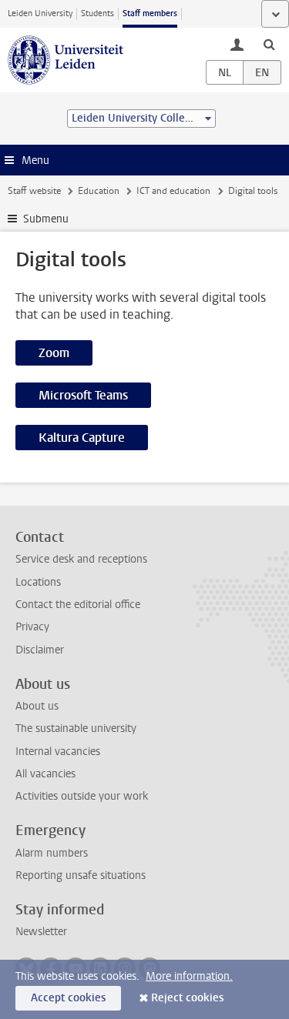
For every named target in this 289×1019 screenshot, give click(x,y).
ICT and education (173, 191)
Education (98, 191)
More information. (189, 976)
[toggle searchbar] (269, 44)
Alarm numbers (51, 853)
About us (37, 706)
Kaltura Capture (82, 437)
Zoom (54, 353)
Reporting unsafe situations (80, 875)
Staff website (34, 191)
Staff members (150, 13)
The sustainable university (75, 728)
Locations (38, 582)
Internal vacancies (57, 751)
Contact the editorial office (77, 604)
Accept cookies (68, 998)
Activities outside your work (81, 796)
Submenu (46, 219)
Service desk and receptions (81, 559)
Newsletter (41, 931)
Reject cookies (187, 998)
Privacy (32, 627)
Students (97, 13)
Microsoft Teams (83, 395)
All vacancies (45, 774)
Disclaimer (39, 650)
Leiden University (40, 13)
